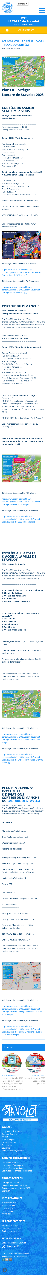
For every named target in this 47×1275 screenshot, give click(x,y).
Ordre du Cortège (9, 1134)
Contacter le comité (10, 1231)
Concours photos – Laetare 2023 (16, 1188)
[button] (22, 4)
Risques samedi (8, 1205)
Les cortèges (7, 1208)
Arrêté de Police (8, 1213)
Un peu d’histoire (9, 1142)
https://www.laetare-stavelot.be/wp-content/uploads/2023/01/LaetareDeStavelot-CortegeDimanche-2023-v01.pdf (21, 502)
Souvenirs (6, 1148)
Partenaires (7, 1145)
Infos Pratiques (8, 1139)
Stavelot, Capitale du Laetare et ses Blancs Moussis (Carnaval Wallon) (7, 8)
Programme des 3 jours (12, 1131)
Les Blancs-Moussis (10, 1162)
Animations (6, 1137)
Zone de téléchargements (13, 1150)
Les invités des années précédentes (17, 1170)
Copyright (6, 1191)
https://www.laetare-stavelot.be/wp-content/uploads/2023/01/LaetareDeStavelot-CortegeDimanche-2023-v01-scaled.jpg (21, 519)
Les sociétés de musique (12, 1168)
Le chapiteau (7, 1211)
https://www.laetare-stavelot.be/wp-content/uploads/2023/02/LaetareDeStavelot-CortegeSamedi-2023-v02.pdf (21, 272)
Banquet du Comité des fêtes (14, 1185)
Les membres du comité (12, 1228)
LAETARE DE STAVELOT (24, 800)
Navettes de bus (9, 1202)
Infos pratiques (25, 30)
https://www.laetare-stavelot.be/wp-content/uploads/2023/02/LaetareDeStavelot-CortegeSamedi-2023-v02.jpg (21, 290)
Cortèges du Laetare (10, 1182)
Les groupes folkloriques (12, 1165)
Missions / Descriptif (10, 1225)
